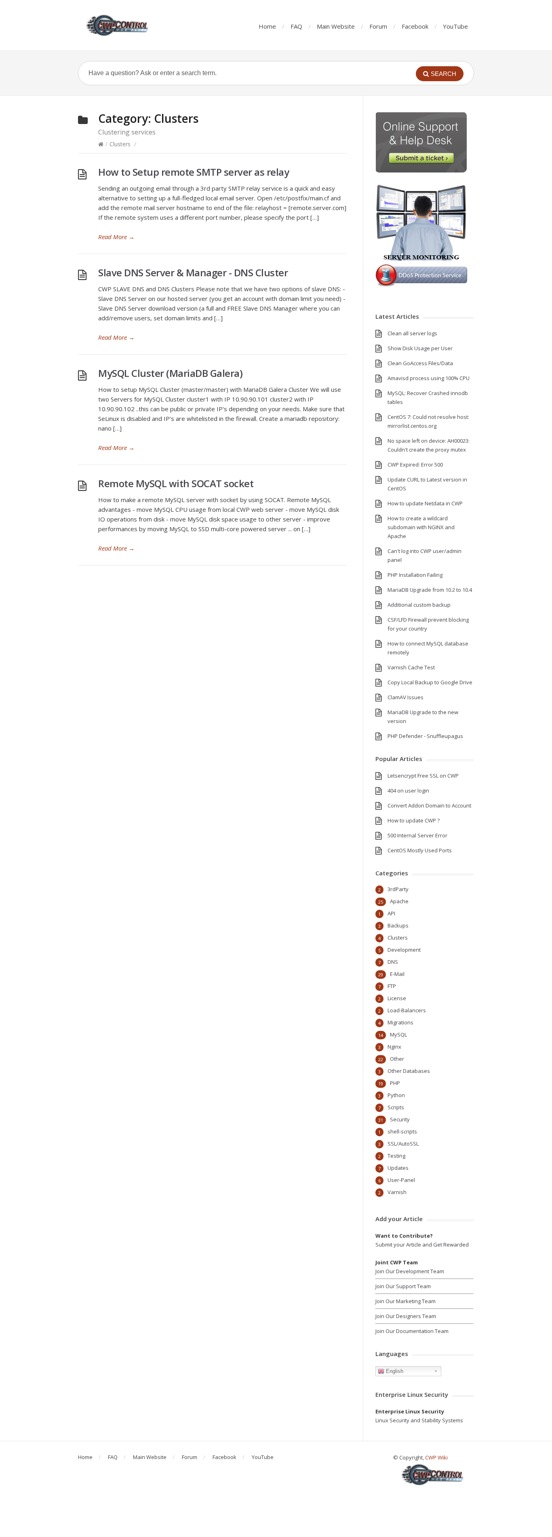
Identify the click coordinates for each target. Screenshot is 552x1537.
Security (400, 1119)
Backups (398, 925)
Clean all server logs (412, 333)
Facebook (415, 26)
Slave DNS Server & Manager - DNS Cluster (193, 272)
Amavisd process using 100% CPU (429, 378)
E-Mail (397, 974)
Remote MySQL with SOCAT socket (175, 483)
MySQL (398, 1034)
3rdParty (398, 889)
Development (404, 949)
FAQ (296, 26)
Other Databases (409, 1070)
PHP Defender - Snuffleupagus (425, 736)
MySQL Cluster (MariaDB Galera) (170, 373)
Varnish (397, 1192)
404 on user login (408, 790)
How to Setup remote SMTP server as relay (193, 172)
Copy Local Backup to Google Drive (430, 682)
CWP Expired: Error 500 (415, 464)
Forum (378, 26)
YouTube (455, 26)
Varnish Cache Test (411, 667)
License (397, 998)
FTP (392, 986)
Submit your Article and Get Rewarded (422, 1244)
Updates (398, 1167)
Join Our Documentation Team (412, 1331)
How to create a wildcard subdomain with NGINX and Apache (421, 527)
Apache (399, 901)
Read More (116, 237)
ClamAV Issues (405, 697)
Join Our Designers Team (405, 1316)
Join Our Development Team (409, 1271)
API (391, 913)
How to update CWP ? (414, 820)
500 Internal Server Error (417, 835)
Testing (396, 1155)
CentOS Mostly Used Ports (420, 850)
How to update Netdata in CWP (425, 503)
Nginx (394, 1046)
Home (267, 26)
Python (396, 1095)
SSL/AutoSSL (403, 1143)
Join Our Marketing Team (405, 1301)
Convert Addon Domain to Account (429, 805)
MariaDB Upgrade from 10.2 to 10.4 (430, 589)
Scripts (396, 1107)
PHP (395, 1083)
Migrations (400, 1022)
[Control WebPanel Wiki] (118, 25)
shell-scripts (402, 1131)
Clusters (120, 144)
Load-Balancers (407, 1010)
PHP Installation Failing (415, 574)
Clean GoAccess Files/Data (420, 363)
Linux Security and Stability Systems (419, 1420)
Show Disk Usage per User (420, 348)
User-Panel (401, 1180)
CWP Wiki (436, 1457)
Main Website (336, 26)
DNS (393, 961)
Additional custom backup (419, 604)
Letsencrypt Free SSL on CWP (423, 775)
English (393, 1371)
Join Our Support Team (403, 1286)
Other (397, 1058)
